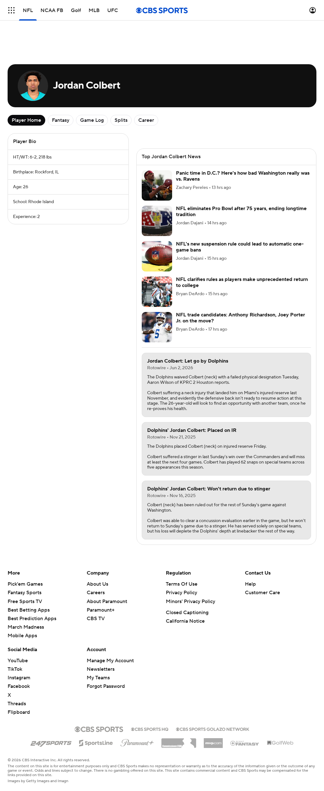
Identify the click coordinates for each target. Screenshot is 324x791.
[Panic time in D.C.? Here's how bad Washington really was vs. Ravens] (157, 185)
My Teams (98, 678)
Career (146, 120)
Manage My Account (110, 660)
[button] (11, 10)
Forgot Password (106, 686)
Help (250, 584)
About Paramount (107, 601)
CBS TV (96, 618)
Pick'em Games (25, 584)
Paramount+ (101, 610)
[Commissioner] (178, 741)
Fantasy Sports (24, 592)
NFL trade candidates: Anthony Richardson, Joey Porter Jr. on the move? (240, 318)
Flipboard (19, 712)
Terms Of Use (181, 584)
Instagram (19, 678)
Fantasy (60, 120)
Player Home (26, 120)
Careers (96, 592)
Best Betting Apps (29, 610)
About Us (97, 584)
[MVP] (213, 741)
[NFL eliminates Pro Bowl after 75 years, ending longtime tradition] (157, 221)
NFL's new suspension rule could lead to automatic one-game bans (240, 247)
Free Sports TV (25, 601)
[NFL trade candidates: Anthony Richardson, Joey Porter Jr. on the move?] (157, 327)
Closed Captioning (187, 612)
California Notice (185, 621)
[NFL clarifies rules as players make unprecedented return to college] (157, 292)
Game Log (92, 120)
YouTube (18, 660)
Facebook (19, 686)
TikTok (15, 669)
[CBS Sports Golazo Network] (212, 729)
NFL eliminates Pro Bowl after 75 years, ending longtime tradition (241, 211)
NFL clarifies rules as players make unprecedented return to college (242, 282)
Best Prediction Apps (32, 618)
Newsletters (101, 669)
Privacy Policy (181, 592)
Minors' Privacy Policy (190, 601)
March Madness (26, 627)
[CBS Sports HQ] (149, 729)
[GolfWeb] (280, 743)
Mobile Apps (22, 635)
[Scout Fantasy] (244, 743)
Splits (121, 120)
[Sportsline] (96, 742)
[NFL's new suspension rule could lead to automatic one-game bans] (157, 256)
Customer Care (262, 592)
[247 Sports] (51, 742)
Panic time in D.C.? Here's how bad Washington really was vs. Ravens (242, 176)
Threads (17, 704)
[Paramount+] (137, 741)
